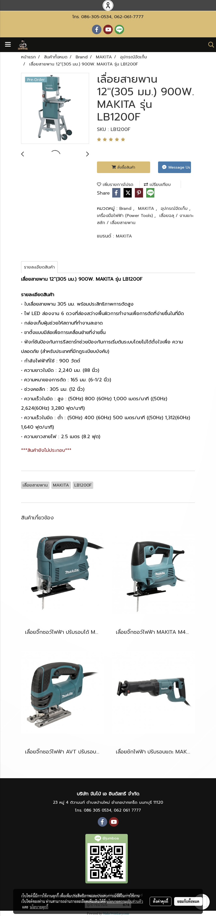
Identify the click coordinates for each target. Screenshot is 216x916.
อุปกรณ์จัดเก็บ (175, 208)
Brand (126, 208)
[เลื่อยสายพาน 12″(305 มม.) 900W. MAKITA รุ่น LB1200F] (55, 108)
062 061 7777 (127, 810)
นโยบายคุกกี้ (39, 906)
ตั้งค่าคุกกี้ (160, 901)
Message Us (178, 167)
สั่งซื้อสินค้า (125, 167)
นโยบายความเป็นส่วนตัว (124, 901)
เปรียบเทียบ (159, 184)
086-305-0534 (96, 17)
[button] (209, 45)
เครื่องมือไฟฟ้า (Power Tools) (125, 215)
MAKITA (147, 208)
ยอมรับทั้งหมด (188, 901)
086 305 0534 (97, 810)
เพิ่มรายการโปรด (117, 184)
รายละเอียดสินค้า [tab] (39, 267)
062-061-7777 (129, 17)
